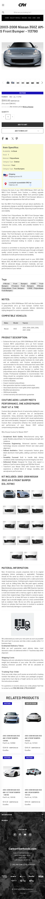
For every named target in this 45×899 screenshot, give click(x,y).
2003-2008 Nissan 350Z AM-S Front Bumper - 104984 (11, 738)
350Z (15, 329)
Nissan (6, 329)
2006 (37, 328)
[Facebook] (3, 138)
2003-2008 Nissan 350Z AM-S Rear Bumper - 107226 (33, 792)
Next (42, 82)
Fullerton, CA (13, 185)
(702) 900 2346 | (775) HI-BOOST (23, 865)
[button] (27, 107)
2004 (28, 328)
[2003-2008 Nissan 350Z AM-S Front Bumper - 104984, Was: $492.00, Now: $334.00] (11, 718)
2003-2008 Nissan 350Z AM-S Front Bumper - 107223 (33, 738)
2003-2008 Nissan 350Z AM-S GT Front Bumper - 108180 (11, 792)
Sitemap (22, 893)
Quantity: (5, 112)
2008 (28, 330)
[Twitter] (13, 138)
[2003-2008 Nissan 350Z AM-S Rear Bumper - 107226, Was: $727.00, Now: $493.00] (33, 772)
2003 (24, 328)
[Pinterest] (17, 138)
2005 (32, 328)
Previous (3, 82)
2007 (24, 330)
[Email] (7, 138)
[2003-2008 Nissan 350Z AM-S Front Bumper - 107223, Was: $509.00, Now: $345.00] (33, 718)
